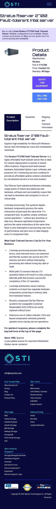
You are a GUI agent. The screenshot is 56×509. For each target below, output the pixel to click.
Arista (32, 416)
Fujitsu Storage (10, 419)
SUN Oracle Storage (12, 438)
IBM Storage (9, 428)
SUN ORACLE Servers (38, 392)
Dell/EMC (34, 401)
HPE (31, 385)
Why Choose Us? (11, 385)
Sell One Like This (42, 97)
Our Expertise (12, 381)
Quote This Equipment (42, 82)
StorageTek (8, 435)
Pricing (7, 388)
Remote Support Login (13, 474)
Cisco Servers (35, 398)
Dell (5, 441)
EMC (6, 416)
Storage (8, 412)
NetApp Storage (10, 431)
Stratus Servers (36, 395)
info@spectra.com (13, 373)
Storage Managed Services (15, 455)
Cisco (32, 422)
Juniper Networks (37, 425)
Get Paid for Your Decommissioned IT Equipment (12, 468)
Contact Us (8, 395)
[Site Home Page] (14, 5)
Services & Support (10, 450)
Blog (6, 392)
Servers (35, 381)
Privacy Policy (9, 398)
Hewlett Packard (10, 422)
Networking (36, 412)
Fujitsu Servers (36, 404)
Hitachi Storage (10, 425)
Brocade (33, 419)
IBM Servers (35, 388)
